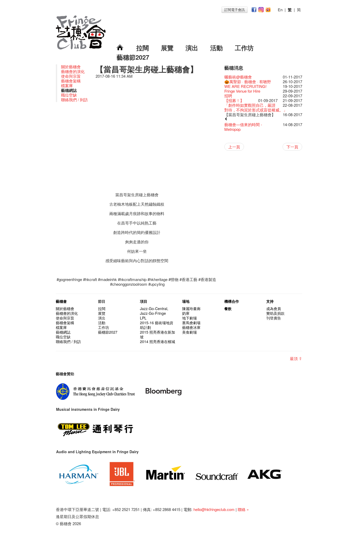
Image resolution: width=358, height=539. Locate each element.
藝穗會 (61, 301)
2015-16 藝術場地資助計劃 (156, 325)
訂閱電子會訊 (234, 9)
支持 (270, 301)
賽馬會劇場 (191, 322)
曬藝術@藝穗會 (238, 77)
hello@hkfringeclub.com (214, 509)
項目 (143, 301)
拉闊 (142, 47)
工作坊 (244, 47)
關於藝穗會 (71, 66)
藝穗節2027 (133, 57)
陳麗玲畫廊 (191, 308)
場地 (185, 301)
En (280, 9)
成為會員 (273, 308)
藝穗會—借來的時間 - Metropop (243, 127)
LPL (143, 318)
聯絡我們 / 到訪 (74, 99)
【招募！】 (234, 100)
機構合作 (231, 301)
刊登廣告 (273, 318)
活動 (216, 47)
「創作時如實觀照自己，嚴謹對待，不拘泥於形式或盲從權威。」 (255, 107)
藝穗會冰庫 (191, 327)
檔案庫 (67, 85)
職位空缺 (69, 95)
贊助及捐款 (275, 313)
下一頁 (292, 146)
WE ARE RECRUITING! (245, 86)
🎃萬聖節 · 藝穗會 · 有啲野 (247, 81)
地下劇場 (189, 318)
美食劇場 (189, 332)
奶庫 (185, 313)
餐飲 (228, 308)
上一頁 (234, 146)
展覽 (167, 47)
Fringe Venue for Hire (242, 91)
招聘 (228, 95)
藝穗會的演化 (73, 71)
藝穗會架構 (71, 80)
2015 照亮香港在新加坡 (157, 334)
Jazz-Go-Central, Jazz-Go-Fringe (154, 311)
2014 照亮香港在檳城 (157, 341)
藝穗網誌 (63, 332)
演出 (192, 47)
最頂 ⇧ (296, 358)
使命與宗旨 (71, 76)
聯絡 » (243, 509)
